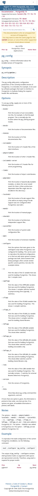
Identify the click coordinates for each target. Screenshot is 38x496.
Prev (3, 50)
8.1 (3, 26)
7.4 (10, 26)
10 (30, 21)
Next (34, 50)
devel (24, 19)
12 (23, 21)
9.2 (14, 23)
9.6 (33, 21)
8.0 (6, 26)
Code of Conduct (19, 484)
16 (32, 14)
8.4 (25, 23)
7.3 (14, 26)
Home (30, 50)
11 (26, 21)
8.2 (32, 23)
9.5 (3, 23)
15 (35, 14)
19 (20, 19)
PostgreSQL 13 (21, 12)
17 (28, 14)
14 (3, 16)
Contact (24, 486)
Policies (8, 484)
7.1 (21, 26)
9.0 (21, 23)
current (4, 40)
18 (25, 14)
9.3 (10, 23)
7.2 (17, 26)
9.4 (6, 23)
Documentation (7, 12)
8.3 (28, 23)
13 (20, 21)
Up (6, 50)
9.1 (17, 23)
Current (20, 14)
